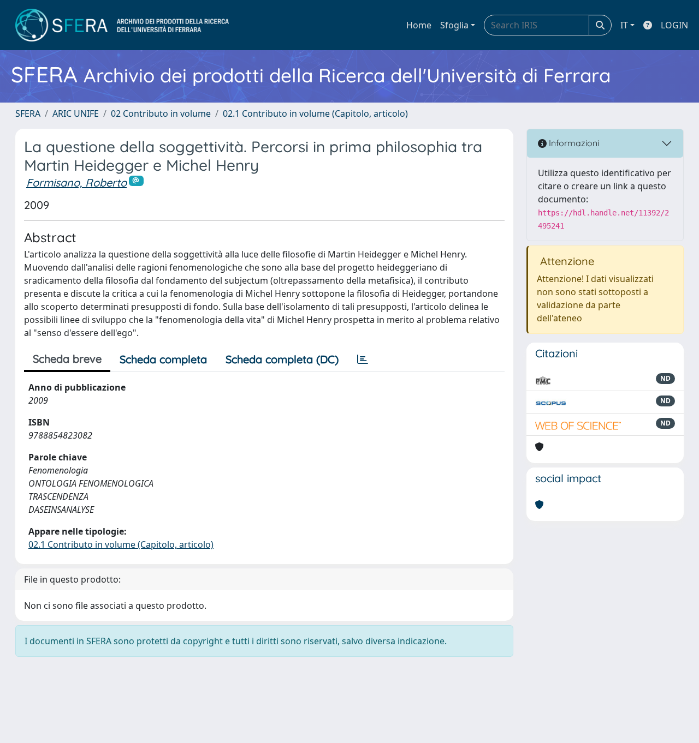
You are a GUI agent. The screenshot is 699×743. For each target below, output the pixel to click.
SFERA (27, 113)
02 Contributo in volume (161, 113)
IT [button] (624, 25)
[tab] (362, 359)
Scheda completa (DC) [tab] (282, 359)
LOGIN (674, 25)
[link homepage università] (122, 25)
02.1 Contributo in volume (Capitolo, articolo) (315, 113)
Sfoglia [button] (454, 25)
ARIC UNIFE (75, 113)
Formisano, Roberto (76, 182)
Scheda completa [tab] (163, 359)
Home (418, 25)
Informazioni (573, 142)
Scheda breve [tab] (67, 358)
